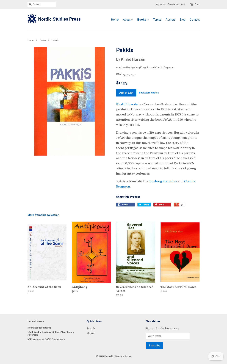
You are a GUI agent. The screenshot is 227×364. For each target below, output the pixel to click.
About (127, 19)
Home (115, 19)
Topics (157, 19)
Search (91, 328)
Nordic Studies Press (59, 19)
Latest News (35, 321)
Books (142, 19)
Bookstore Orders (149, 93)
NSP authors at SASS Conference (46, 339)
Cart (197, 4)
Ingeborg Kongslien (163, 181)
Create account (176, 4)
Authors (170, 19)
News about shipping (39, 327)
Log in (158, 4)
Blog (183, 19)
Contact (195, 19)
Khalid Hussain (127, 104)
